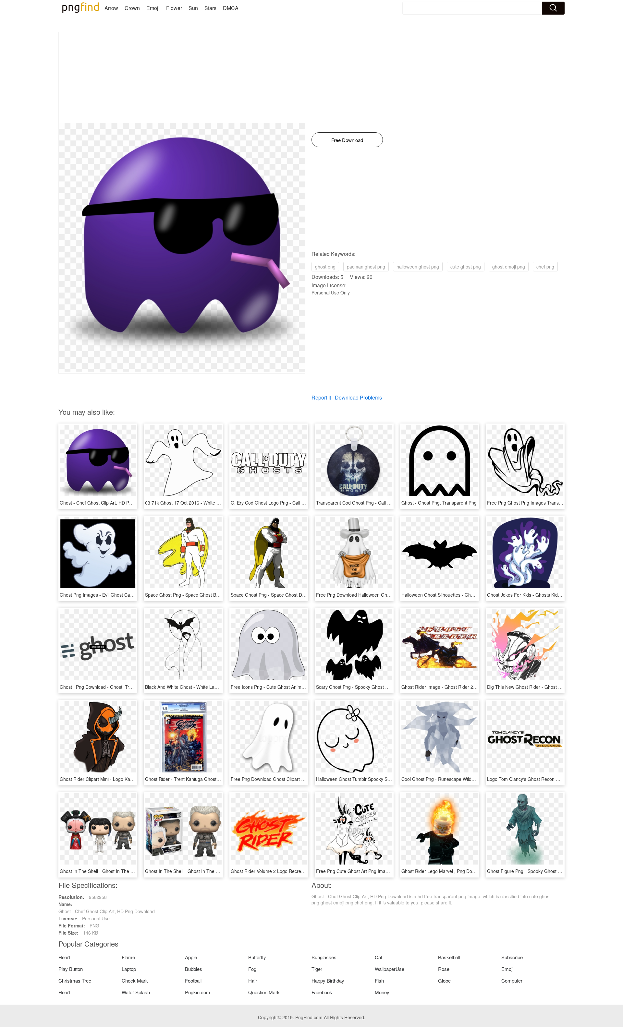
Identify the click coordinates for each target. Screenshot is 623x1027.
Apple (191, 957)
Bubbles (193, 968)
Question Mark (264, 992)
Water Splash (136, 992)
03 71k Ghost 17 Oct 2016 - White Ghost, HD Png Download (207, 502)
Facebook (322, 992)
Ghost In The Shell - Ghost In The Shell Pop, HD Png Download (125, 871)
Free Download (347, 140)
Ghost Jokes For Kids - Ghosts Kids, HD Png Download (543, 594)
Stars (210, 8)
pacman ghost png (366, 266)
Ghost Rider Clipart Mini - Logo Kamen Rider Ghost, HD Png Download (132, 779)
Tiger (317, 968)
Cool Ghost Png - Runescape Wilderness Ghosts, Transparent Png (469, 779)
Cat (378, 957)
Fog (252, 968)
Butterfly (257, 957)
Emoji (153, 8)
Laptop (129, 968)
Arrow (111, 8)
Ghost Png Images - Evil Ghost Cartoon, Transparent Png (119, 594)
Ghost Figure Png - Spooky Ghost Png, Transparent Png (545, 871)
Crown (132, 8)
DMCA (230, 8)
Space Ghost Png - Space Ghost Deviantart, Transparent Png (294, 594)
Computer (511, 980)
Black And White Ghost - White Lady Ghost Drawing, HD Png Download (218, 687)
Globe (444, 980)
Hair (252, 980)
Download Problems (358, 397)
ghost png (325, 266)
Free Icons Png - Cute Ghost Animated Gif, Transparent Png (293, 687)
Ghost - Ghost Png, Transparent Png (439, 502)
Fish (379, 980)
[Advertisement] (182, 77)
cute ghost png (465, 266)
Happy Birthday (328, 980)
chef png (545, 266)
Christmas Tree (74, 980)
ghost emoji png (508, 266)
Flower (174, 8)
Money (382, 992)
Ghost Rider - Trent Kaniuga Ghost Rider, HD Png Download (207, 779)
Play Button (70, 968)
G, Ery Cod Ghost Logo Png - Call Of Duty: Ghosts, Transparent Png (301, 502)
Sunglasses (324, 957)
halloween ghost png (418, 266)
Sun (193, 8)
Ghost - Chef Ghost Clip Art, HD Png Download (108, 502)
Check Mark (135, 980)
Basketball (449, 957)
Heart (64, 957)
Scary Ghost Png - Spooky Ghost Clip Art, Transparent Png (376, 687)
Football (193, 980)
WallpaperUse (389, 968)
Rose (443, 968)
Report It (321, 397)
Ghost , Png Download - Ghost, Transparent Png (109, 687)
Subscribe (512, 957)
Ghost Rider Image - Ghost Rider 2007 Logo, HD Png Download (467, 687)
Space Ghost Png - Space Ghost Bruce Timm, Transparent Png (210, 594)
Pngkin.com (197, 992)
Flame (128, 957)
